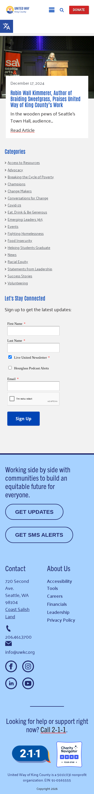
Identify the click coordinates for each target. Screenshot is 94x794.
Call (53, 729)
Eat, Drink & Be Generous (27, 212)
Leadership (58, 612)
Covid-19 (14, 204)
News (12, 254)
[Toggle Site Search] (62, 10)
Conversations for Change (28, 197)
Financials (57, 604)
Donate (79, 10)
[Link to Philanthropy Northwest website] (31, 754)
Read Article (22, 129)
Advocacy (15, 169)
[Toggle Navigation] (52, 10)
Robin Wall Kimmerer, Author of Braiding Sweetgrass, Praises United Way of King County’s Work (45, 98)
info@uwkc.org (20, 652)
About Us (58, 568)
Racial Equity (18, 261)
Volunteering (18, 282)
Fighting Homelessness (26, 233)
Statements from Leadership (30, 268)
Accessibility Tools (59, 584)
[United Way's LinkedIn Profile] (11, 683)
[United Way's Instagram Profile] (28, 666)
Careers (55, 595)
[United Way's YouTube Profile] (28, 683)
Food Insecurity (20, 240)
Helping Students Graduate (29, 247)
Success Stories (20, 275)
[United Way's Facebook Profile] (11, 666)
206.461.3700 (18, 636)
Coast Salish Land (17, 612)
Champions (16, 183)
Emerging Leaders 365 (25, 219)
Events (13, 226)
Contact (15, 568)
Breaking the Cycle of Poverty (31, 176)
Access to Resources (24, 162)
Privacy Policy (61, 619)
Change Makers (20, 190)
